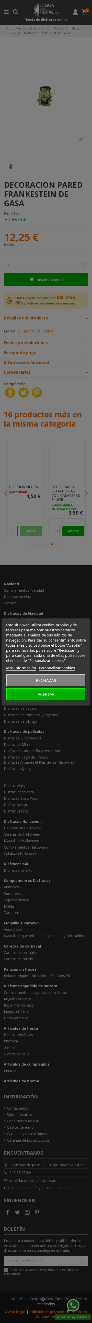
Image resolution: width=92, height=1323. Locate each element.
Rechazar (46, 680)
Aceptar (46, 694)
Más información (21, 667)
